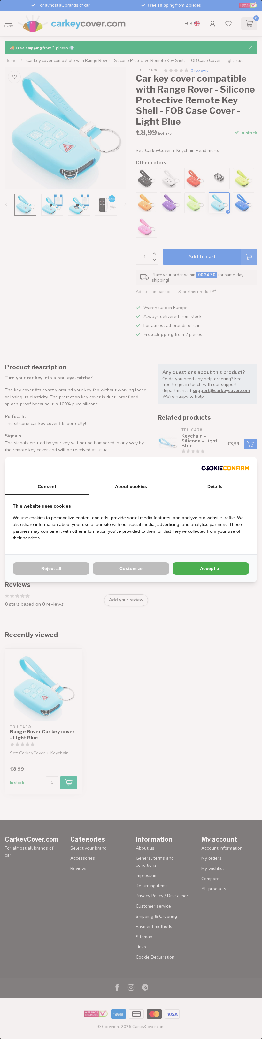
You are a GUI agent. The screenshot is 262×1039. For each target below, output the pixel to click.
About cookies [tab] (131, 486)
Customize (131, 568)
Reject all (51, 568)
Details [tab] (214, 486)
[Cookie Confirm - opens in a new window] (225, 467)
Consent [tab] (47, 486)
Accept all (211, 568)
